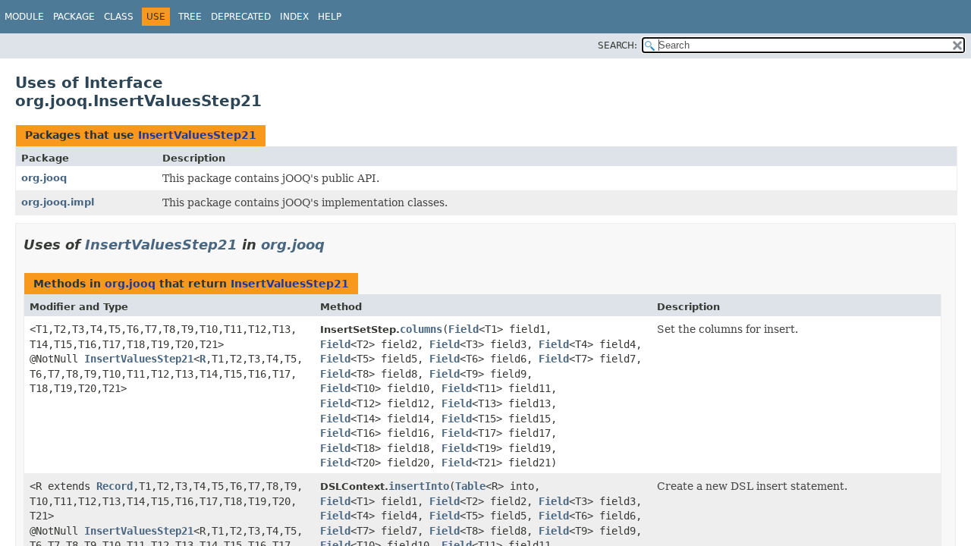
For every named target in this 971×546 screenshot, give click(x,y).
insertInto (418, 486)
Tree (190, 16)
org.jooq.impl (57, 202)
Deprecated (241, 16)
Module (24, 16)
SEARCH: (617, 45)
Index (294, 16)
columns (421, 329)
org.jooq (44, 178)
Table (470, 486)
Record (114, 486)
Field (463, 329)
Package (74, 16)
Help (329, 16)
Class (119, 16)
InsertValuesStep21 (197, 135)
